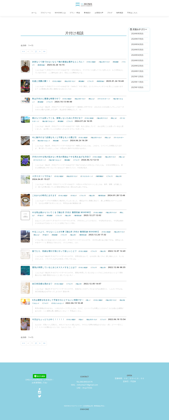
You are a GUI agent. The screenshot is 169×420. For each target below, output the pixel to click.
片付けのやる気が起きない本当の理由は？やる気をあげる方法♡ (61, 156)
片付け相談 (91, 62)
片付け (73, 196)
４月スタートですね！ (42, 176)
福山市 (118, 176)
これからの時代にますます (44, 195)
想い (88, 300)
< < (23, 51)
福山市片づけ (104, 62)
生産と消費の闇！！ (41, 81)
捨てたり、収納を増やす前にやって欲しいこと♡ (54, 251)
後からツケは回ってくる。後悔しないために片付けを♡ (57, 118)
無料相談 (119, 13)
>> (44, 51)
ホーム (34, 13)
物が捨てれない (48, 121)
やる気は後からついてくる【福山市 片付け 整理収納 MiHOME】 (62, 212)
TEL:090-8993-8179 (84, 382)
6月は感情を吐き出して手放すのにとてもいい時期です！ (58, 300)
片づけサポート (103, 99)
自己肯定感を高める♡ (42, 283)
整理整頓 (100, 176)
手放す (40, 215)
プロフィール (46, 13)
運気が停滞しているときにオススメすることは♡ (54, 267)
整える (91, 99)
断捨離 (115, 62)
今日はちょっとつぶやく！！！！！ (48, 319)
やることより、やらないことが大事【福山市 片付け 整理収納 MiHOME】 (66, 231)
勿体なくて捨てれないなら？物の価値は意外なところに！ (58, 61)
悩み (81, 319)
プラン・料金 (75, 13)
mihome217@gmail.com (87, 385)
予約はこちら (132, 13)
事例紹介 (87, 13)
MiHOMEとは (60, 13)
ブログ (109, 13)
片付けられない (57, 303)
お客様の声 (99, 13)
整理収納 (41, 65)
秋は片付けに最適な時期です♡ (46, 98)
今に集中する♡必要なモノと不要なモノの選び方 (54, 137)
